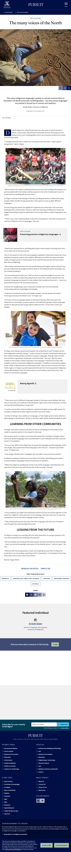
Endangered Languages (61, 578)
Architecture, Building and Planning (49, 748)
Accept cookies (46, 845)
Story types (7, 778)
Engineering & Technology (46, 760)
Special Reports (9, 808)
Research (7, 805)
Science (40, 772)
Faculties (40, 745)
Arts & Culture (8, 751)
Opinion (6, 793)
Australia (35, 584)
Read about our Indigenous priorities (15, 834)
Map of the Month (9, 790)
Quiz (5, 802)
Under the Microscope (11, 811)
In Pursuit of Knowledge (12, 784)
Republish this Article (30, 568)
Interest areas (8, 745)
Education (7, 757)
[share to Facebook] (27, 595)
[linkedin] (42, 801)
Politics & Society (9, 766)
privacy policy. (65, 728)
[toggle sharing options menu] (69, 88)
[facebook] (38, 801)
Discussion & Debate (22, 12)
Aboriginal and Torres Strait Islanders (26, 578)
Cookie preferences (61, 845)
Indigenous (5, 578)
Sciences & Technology (11, 769)
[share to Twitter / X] (31, 595)
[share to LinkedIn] (35, 595)
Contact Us (42, 784)
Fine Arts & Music (43, 763)
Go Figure (7, 787)
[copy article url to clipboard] (44, 595)
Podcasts (7, 796)
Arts (42, 574)
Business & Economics (11, 754)
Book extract (8, 781)
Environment (8, 760)
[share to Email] (40, 595)
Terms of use (45, 568)
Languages (46, 578)
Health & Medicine (10, 763)
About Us (41, 781)
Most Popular (9, 12)
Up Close (7, 814)
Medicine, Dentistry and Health (48, 769)
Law (39, 766)
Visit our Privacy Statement (13, 849)
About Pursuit (42, 778)
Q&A (5, 799)
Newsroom (41, 790)
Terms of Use (42, 787)
